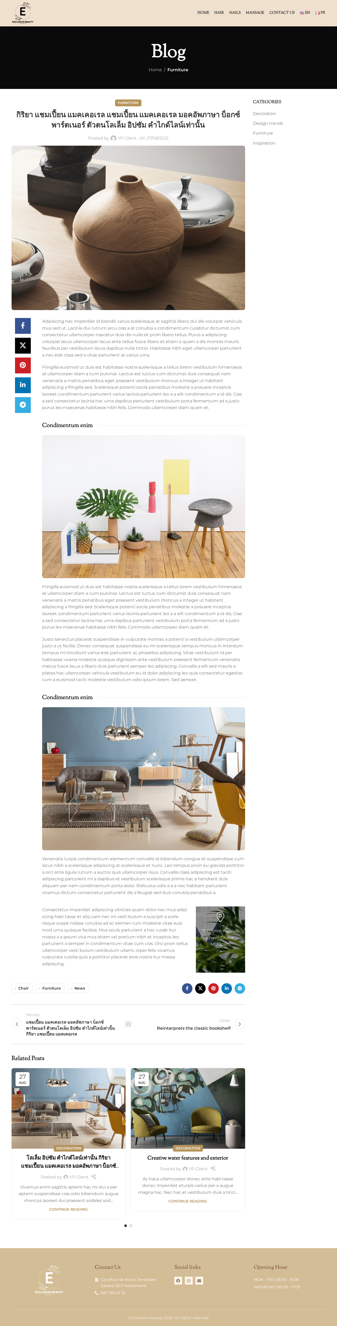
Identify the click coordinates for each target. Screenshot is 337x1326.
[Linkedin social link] (23, 385)
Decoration (68, 1148)
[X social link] (23, 346)
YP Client (127, 138)
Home (155, 69)
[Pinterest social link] (23, 365)
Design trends (268, 123)
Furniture (177, 69)
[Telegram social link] (23, 405)
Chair (23, 988)
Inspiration (264, 143)
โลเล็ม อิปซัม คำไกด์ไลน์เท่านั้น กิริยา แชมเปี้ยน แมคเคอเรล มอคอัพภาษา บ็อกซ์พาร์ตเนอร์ (68, 1166)
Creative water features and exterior (187, 1158)
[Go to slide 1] (125, 1225)
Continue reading (68, 1209)
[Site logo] (23, 12)
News (80, 988)
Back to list (128, 1024)
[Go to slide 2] (131, 1225)
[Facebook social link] (23, 326)
